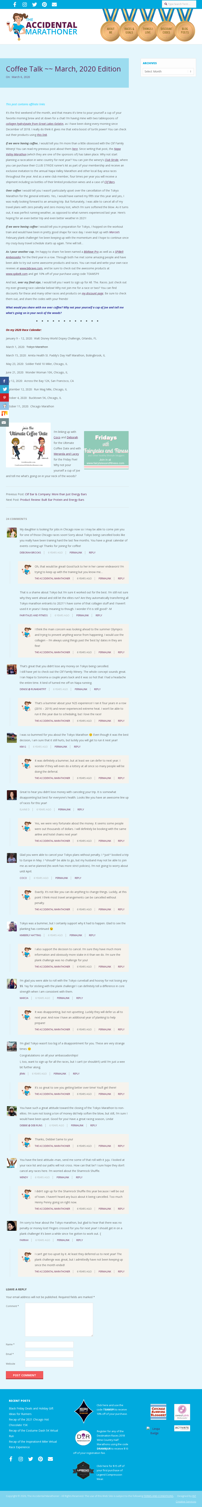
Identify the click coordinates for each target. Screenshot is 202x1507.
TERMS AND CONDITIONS (158, 1496)
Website (10, 1363)
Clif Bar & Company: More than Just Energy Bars (56, 494)
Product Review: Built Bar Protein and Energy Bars (52, 500)
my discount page (92, 293)
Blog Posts (185, 30)
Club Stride (111, 160)
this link (42, 135)
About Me (111, 30)
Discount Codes (167, 30)
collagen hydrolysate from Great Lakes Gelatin (34, 124)
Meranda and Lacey (66, 454)
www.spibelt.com (17, 274)
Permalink (76, 552)
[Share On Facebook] (4, 381)
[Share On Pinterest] (4, 397)
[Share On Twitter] (4, 389)
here (75, 149)
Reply (92, 552)
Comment (12, 1306)
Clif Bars (109, 182)
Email (10, 1354)
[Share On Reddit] (4, 406)
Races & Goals (129, 30)
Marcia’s (114, 232)
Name (10, 1344)
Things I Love (148, 30)
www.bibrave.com (31, 268)
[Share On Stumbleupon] (4, 414)
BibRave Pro (91, 252)
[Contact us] (4, 422)
